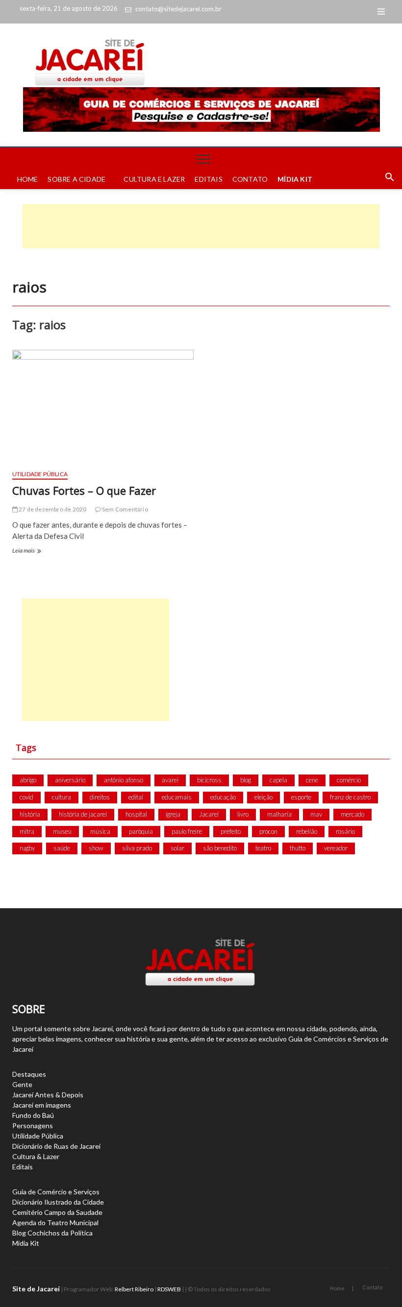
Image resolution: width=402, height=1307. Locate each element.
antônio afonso (123, 780)
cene (312, 780)
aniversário (70, 780)
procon (268, 831)
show (96, 848)
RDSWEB (169, 1289)
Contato (372, 1287)
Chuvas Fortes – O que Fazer (84, 490)
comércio (349, 780)
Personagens (32, 1125)
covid (26, 797)
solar (177, 848)
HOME (27, 179)
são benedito (220, 848)
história (30, 814)
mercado (352, 814)
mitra (27, 831)
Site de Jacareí (36, 1288)
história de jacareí (83, 814)
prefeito (231, 831)
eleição (263, 797)
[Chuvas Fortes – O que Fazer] (103, 406)
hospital (136, 814)
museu (62, 831)
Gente (22, 1084)
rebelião (306, 831)
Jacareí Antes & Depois (47, 1094)
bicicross (209, 780)
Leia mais (25, 552)
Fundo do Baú (33, 1115)
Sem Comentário (124, 509)
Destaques (29, 1074)
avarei (170, 780)
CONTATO (250, 179)
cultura (61, 797)
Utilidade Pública (40, 474)
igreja (173, 814)
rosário (345, 831)
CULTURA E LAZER (154, 179)
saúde (61, 848)
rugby (27, 848)
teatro (263, 848)
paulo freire (187, 831)
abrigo (28, 780)
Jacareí (209, 814)
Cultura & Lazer (35, 1156)
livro (243, 814)
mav (316, 814)
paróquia (141, 831)
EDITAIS (208, 179)
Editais (22, 1166)
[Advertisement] (201, 226)
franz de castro (350, 797)
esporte (301, 797)
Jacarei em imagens (41, 1105)
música (100, 831)
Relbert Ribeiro (134, 1289)
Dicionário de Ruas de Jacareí (56, 1146)
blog (245, 780)
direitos (100, 797)
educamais (177, 797)
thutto (297, 848)
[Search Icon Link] (385, 179)
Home (337, 1288)
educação (223, 797)
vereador (336, 848)
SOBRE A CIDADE (76, 179)
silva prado (137, 848)
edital (135, 797)
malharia (279, 814)
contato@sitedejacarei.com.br (178, 9)
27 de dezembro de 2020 (52, 509)
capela (278, 780)
